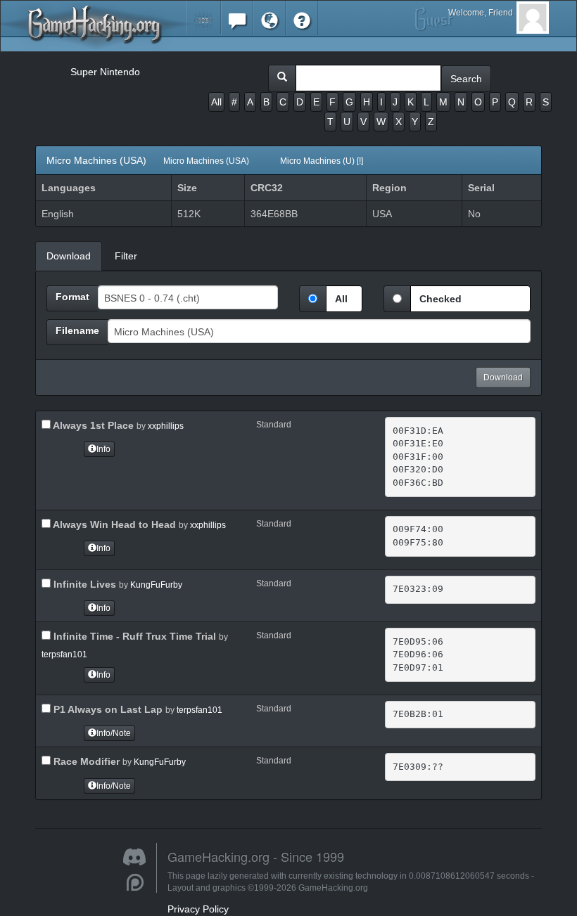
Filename (77, 330)
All (216, 102)
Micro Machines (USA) (204, 160)
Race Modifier (85, 761)
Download (503, 377)
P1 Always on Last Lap (107, 709)
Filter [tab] (126, 256)
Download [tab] (68, 256)
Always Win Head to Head (113, 524)
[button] (203, 17)
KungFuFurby (156, 585)
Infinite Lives (83, 584)
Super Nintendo (105, 71)
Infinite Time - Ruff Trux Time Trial (133, 636)
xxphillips (166, 426)
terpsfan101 (64, 654)
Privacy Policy (198, 909)
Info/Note (113, 733)
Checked (440, 298)
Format (72, 297)
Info (103, 449)
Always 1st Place (92, 425)
